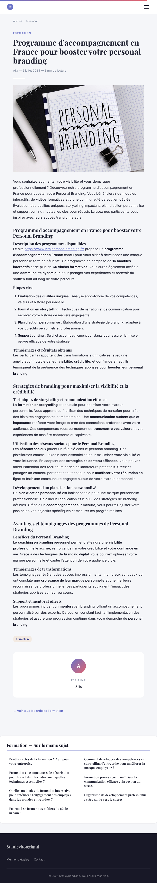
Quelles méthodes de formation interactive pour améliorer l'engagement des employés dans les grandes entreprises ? (40, 795)
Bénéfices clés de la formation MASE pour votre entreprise (39, 761)
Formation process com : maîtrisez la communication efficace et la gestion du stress (112, 781)
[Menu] (146, 7)
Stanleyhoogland (23, 846)
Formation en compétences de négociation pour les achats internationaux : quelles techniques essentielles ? (39, 777)
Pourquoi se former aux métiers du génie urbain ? (38, 811)
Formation (32, 21)
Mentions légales (18, 859)
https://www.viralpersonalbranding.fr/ (54, 249)
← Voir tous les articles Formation (38, 711)
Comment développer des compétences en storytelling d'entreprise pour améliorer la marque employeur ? (114, 763)
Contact (39, 859)
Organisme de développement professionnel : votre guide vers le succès (116, 797)
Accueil (17, 21)
